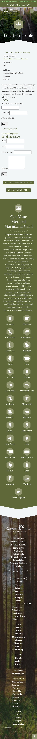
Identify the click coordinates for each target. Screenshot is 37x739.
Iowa (18, 624)
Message (4, 168)
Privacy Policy (18, 560)
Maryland (18, 634)
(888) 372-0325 (19, 548)
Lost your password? (9, 129)
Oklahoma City (18, 674)
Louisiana (18, 627)
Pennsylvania (18, 679)
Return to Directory (22, 52)
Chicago (15, 619)
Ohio (18, 667)
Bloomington (17, 607)
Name (3, 141)
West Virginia (18, 724)
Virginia (18, 721)
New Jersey (18, 661)
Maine (18, 631)
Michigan (18, 640)
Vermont (18, 718)
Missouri (24, 59)
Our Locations (18, 578)
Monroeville (17, 694)
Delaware (19, 594)
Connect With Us (18, 571)
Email (3, 147)
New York (18, 664)
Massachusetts (18, 637)
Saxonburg (16, 685)
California (18, 588)
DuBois (15, 703)
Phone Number (7, 152)
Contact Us (18, 551)
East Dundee (17, 613)
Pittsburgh (16, 706)
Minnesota (18, 643)
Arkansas (18, 585)
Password (5, 113)
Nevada (18, 658)
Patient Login (18, 554)
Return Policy (18, 566)
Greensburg (17, 700)
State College (17, 682)
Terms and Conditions (18, 563)
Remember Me (9, 118)
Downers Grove (18, 616)
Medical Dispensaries (11, 59)
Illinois (18, 601)
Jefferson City (17, 650)
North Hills (16, 691)
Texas (18, 711)
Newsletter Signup (18, 557)
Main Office (18, 538)
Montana (18, 655)
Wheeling (16, 610)
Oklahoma (18, 671)
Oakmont (16, 688)
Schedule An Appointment (18, 183)
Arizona (18, 582)
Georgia (18, 598)
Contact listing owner (9, 134)
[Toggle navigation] (31, 11)
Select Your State (17, 190)
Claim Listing (9, 52)
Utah (18, 714)
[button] (34, 736)
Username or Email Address (12, 104)
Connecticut (18, 591)
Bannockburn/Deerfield (21, 604)
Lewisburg (16, 697)
